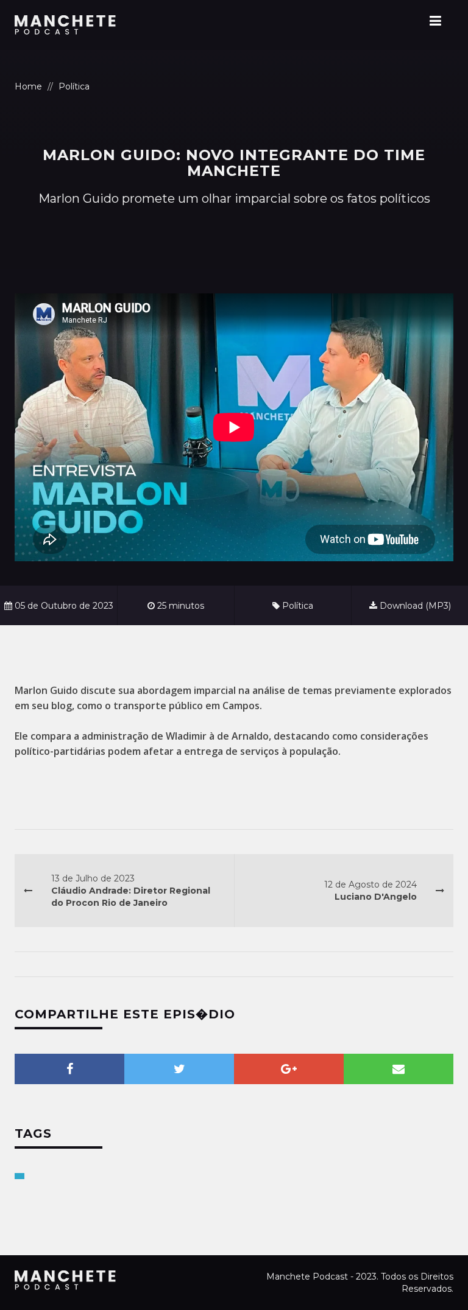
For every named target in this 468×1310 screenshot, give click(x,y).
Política (74, 86)
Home (28, 86)
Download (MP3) (414, 605)
